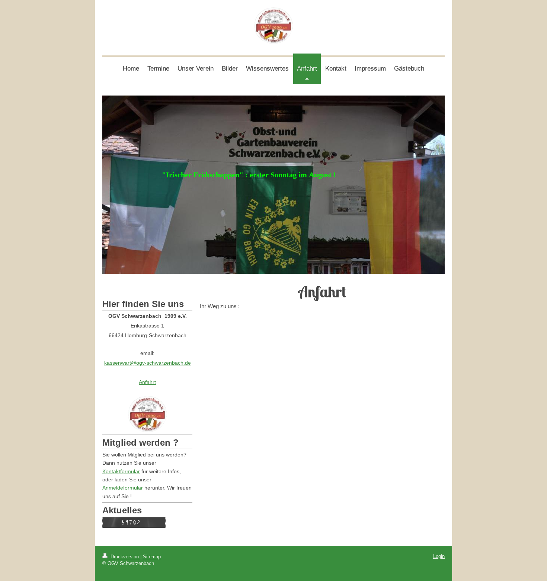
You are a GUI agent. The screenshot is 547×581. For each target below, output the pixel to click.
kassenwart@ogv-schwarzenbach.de (147, 363)
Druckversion (124, 556)
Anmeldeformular (122, 488)
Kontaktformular (121, 471)
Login (439, 556)
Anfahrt (147, 382)
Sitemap (152, 556)
